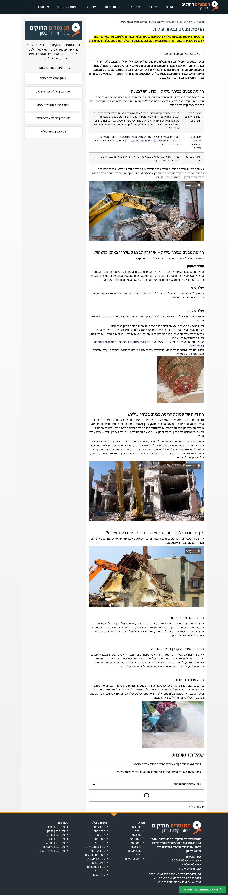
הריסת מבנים (186, 22)
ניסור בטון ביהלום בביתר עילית (53, 92)
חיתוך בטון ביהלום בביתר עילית (53, 118)
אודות (169, 7)
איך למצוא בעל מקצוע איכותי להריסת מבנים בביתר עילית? (166, 764)
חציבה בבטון (90, 7)
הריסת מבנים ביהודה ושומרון (163, 22)
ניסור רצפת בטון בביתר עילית (53, 105)
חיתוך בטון (133, 7)
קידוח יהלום (112, 7)
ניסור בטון (153, 7)
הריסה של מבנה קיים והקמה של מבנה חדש (146, 141)
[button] (146, 764)
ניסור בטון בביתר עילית (53, 131)
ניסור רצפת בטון (65, 7)
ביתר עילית (195, 807)
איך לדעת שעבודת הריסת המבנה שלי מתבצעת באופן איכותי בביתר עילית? (157, 772)
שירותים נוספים (38, 7)
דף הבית (200, 22)
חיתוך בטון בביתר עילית (53, 78)
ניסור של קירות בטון (139, 342)
